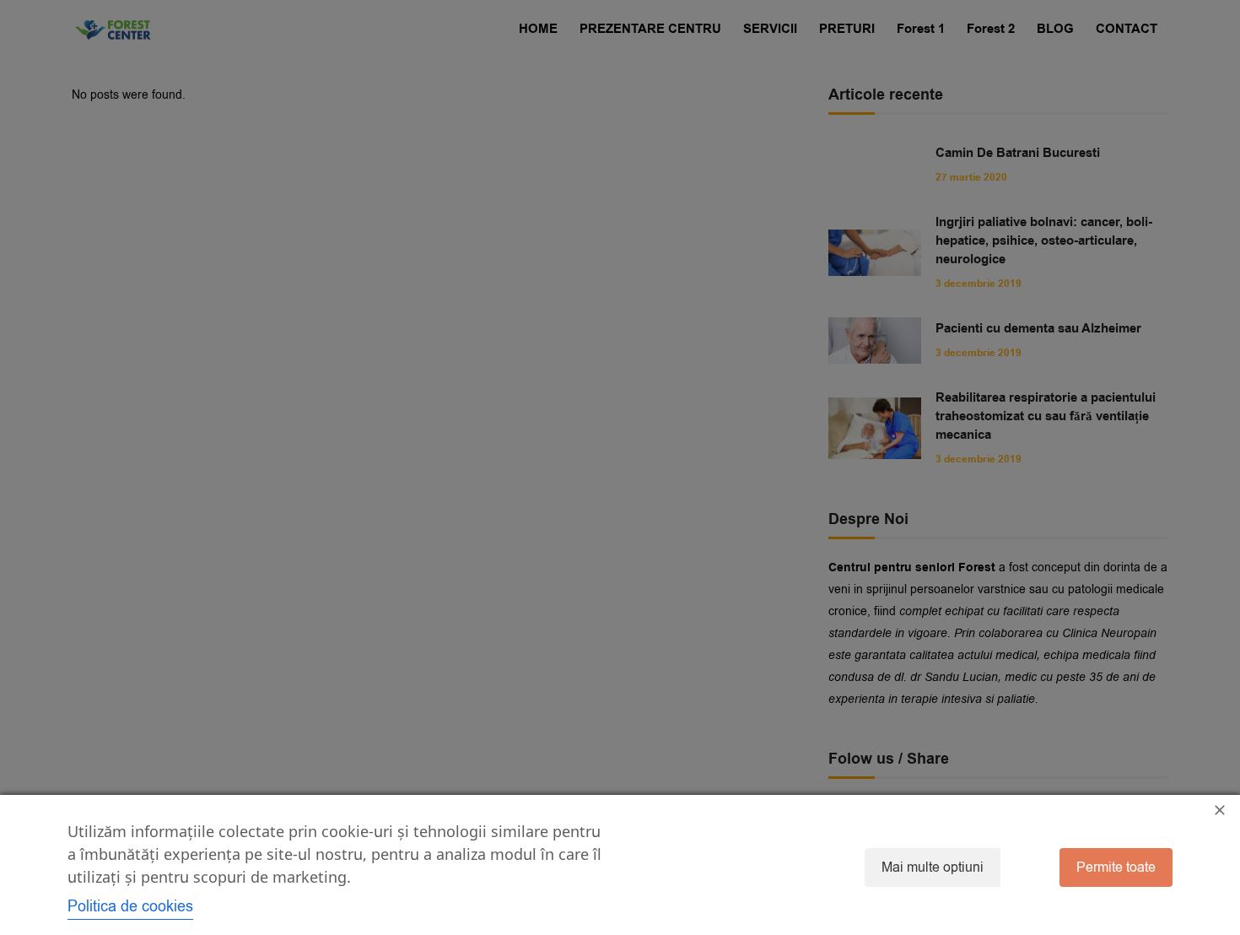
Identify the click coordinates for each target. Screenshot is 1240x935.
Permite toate (1116, 867)
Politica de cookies (130, 906)
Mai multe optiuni (932, 867)
